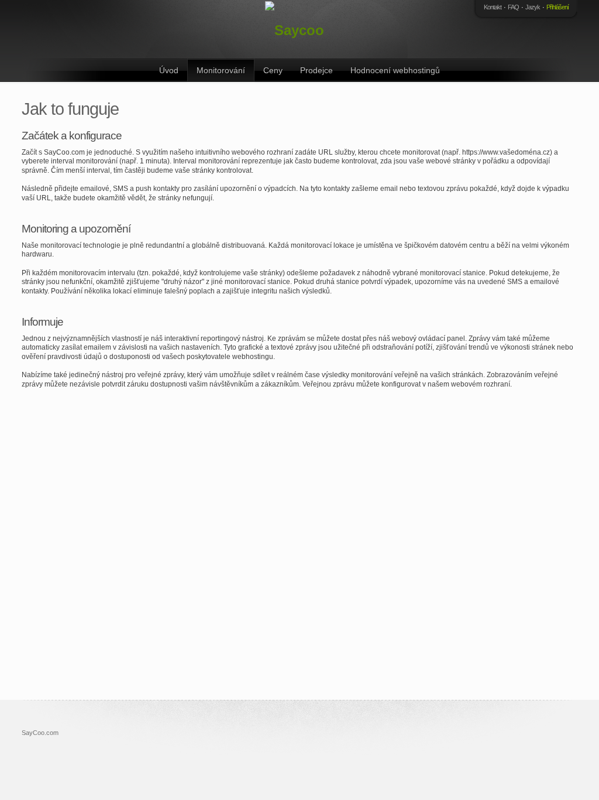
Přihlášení (557, 7)
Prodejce (316, 70)
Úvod (168, 70)
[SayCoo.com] (296, 29)
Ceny (273, 70)
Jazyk (532, 7)
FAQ (513, 7)
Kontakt (492, 7)
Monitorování (221, 70)
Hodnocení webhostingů (395, 70)
